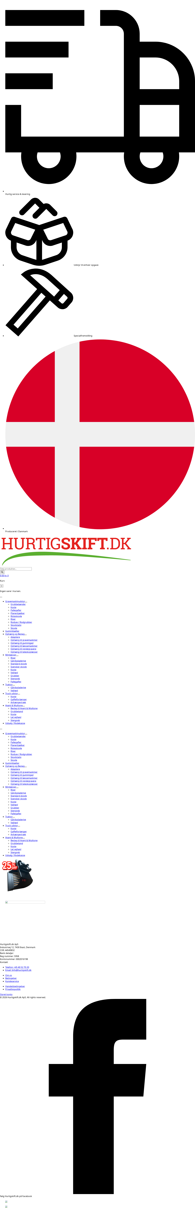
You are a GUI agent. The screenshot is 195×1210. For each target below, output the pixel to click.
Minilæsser (10, 654)
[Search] (2, 572)
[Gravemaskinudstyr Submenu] (26, 602)
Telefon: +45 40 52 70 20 (17, 967)
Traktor (9, 684)
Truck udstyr (11, 693)
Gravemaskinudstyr (15, 601)
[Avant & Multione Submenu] (24, 706)
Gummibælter (12, 631)
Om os (8, 975)
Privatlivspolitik (13, 989)
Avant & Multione (14, 705)
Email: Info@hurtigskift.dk (18, 970)
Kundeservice (12, 981)
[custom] (97, 1193)
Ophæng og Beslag (15, 634)
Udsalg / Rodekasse (15, 723)
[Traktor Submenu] (14, 685)
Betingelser (11, 978)
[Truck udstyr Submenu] (19, 694)
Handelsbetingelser (15, 986)
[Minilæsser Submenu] (17, 655)
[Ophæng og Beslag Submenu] (26, 634)
